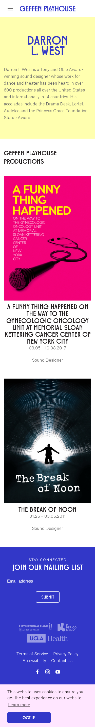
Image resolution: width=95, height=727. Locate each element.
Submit (47, 597)
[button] (10, 8)
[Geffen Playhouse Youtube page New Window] (57, 671)
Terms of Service (32, 653)
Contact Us (61, 660)
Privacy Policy (66, 653)
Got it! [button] (29, 717)
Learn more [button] (19, 704)
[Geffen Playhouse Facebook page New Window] (37, 671)
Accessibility (34, 660)
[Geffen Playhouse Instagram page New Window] (47, 671)
